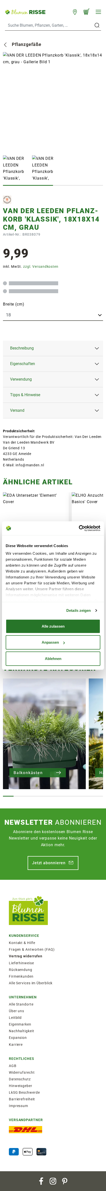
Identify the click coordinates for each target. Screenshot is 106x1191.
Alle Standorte (21, 1004)
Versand (17, 410)
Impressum (18, 1106)
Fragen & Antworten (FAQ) (32, 949)
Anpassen (50, 642)
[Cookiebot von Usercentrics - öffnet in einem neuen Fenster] (78, 528)
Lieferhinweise (21, 963)
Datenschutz (20, 1079)
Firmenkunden (21, 976)
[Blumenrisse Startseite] (25, 11)
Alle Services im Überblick (31, 983)
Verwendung (21, 379)
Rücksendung (20, 970)
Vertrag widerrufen (25, 956)
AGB (13, 1066)
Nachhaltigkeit (21, 1031)
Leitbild (15, 1018)
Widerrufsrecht (22, 1072)
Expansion (18, 1038)
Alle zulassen (53, 626)
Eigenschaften (22, 363)
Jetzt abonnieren (49, 863)
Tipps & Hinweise (25, 394)
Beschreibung (22, 348)
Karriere (16, 1045)
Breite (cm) (13, 304)
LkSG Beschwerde (24, 1092)
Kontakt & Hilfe (22, 943)
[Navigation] (98, 12)
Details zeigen (78, 610)
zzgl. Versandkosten (40, 266)
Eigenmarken (20, 1024)
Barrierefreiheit (22, 1099)
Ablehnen (53, 658)
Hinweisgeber (20, 1086)
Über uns (16, 1011)
